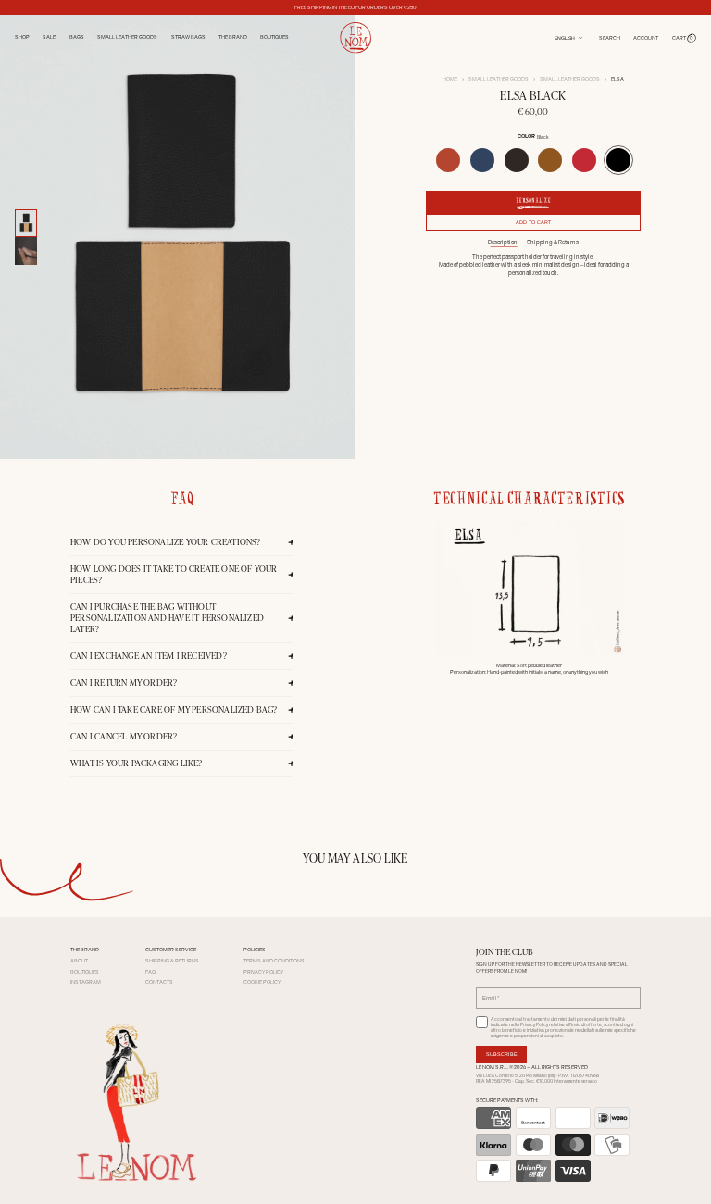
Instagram (85, 982)
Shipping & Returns (553, 242)
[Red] (584, 160)
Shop (22, 37)
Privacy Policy (263, 971)
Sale (49, 37)
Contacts (159, 982)
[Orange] (448, 160)
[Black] (618, 160)
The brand (232, 37)
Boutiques (274, 37)
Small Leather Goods (498, 78)
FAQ (150, 971)
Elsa (617, 78)
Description (503, 242)
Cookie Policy (262, 982)
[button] (684, 38)
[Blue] (482, 160)
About (79, 960)
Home (450, 78)
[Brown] (516, 160)
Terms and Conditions (274, 960)
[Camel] (550, 160)
